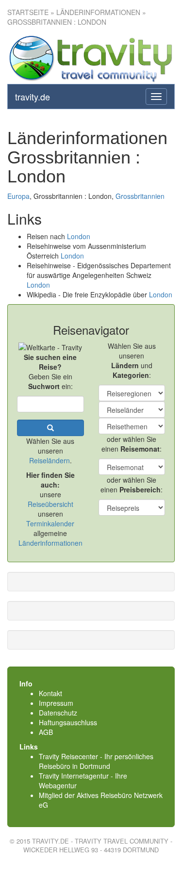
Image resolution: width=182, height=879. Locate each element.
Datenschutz (58, 712)
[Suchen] (50, 428)
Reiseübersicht (50, 504)
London (78, 236)
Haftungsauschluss (68, 722)
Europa (18, 196)
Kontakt (50, 693)
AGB (46, 732)
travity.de (32, 96)
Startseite (28, 12)
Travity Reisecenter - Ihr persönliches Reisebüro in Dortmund (96, 761)
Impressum (56, 703)
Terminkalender (50, 523)
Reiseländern (49, 460)
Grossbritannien (140, 196)
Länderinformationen (50, 543)
